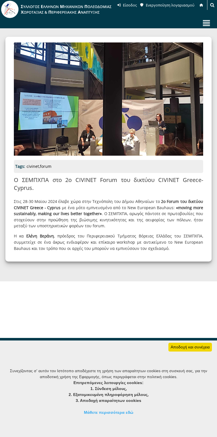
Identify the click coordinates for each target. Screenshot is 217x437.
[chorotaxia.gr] (56, 17)
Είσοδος (130, 5)
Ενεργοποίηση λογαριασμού (170, 5)
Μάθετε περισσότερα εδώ (108, 412)
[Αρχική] (202, 5)
